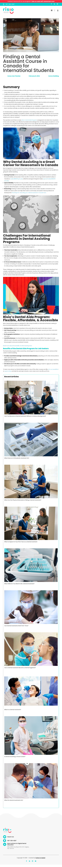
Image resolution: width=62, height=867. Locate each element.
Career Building (53, 76)
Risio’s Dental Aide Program (29, 120)
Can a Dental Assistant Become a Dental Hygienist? (20, 667)
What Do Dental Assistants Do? (13, 800)
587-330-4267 (10, 4)
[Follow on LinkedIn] (54, 4)
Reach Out (10, 837)
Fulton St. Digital (40, 858)
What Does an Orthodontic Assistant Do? (16, 458)
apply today (8, 371)
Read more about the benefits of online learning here (17, 345)
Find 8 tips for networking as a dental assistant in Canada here (29, 192)
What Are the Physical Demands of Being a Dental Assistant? (22, 500)
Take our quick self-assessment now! (43, 1)
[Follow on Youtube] (35, 861)
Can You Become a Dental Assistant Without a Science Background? (25, 416)
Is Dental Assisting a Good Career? (14, 756)
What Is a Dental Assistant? (12, 709)
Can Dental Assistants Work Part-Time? (16, 626)
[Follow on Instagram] (57, 4)
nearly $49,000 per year (16, 179)
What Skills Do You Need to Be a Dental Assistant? (19, 583)
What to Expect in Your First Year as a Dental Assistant (20, 542)
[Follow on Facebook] (51, 4)
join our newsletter (53, 369)
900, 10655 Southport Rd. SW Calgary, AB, (18, 847)
